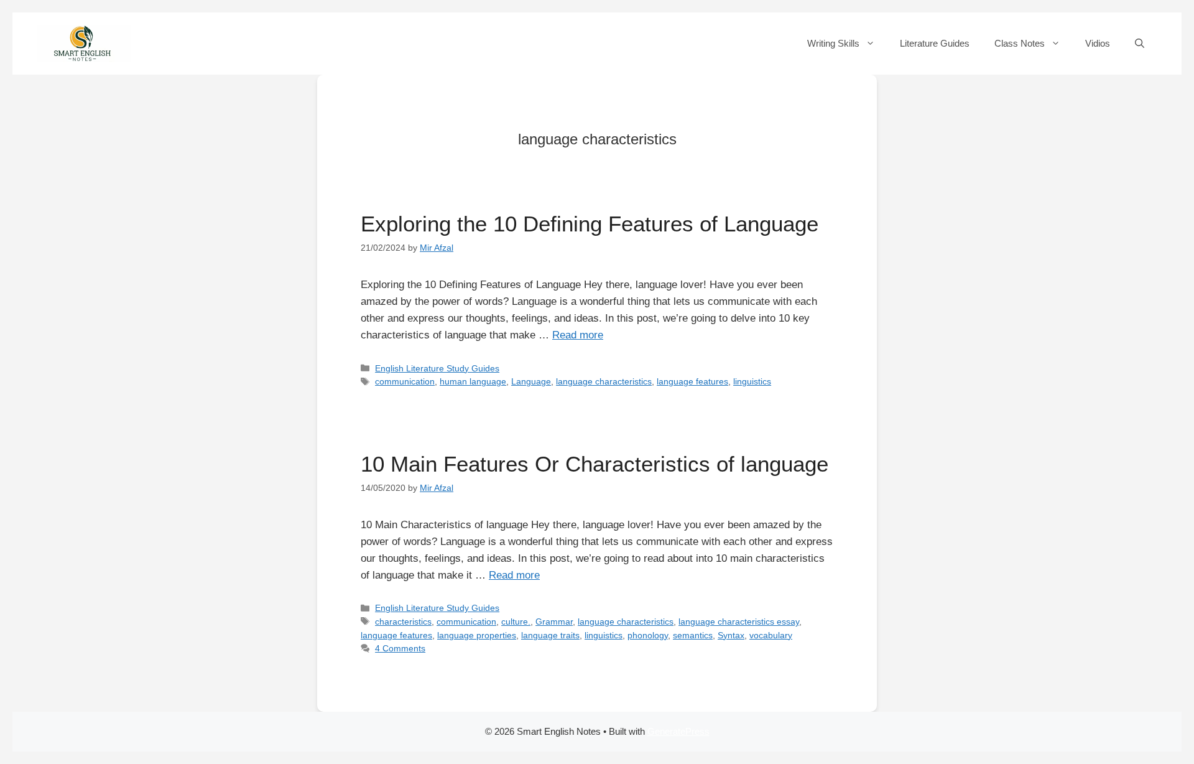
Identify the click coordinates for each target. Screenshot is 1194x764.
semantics (693, 635)
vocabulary (770, 635)
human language (473, 381)
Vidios (1097, 43)
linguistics (752, 381)
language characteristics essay (738, 622)
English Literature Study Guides (437, 368)
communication (405, 381)
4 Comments (400, 648)
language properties (476, 635)
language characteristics (604, 381)
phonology (647, 635)
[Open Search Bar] (1139, 43)
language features (692, 381)
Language (531, 381)
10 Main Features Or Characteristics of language (594, 464)
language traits (550, 635)
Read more (577, 335)
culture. (515, 622)
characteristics (403, 622)
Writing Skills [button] (833, 43)
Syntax (731, 635)
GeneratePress (678, 731)
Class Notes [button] (1019, 43)
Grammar (554, 622)
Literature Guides (935, 43)
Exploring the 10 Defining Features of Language (589, 224)
